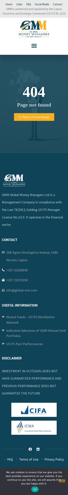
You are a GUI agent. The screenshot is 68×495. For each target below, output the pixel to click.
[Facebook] (30, 449)
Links (19, 4)
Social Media (42, 4)
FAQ (28, 4)
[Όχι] (62, 480)
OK (35, 489)
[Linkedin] (38, 449)
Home (8, 4)
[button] (34, 45)
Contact (58, 4)
